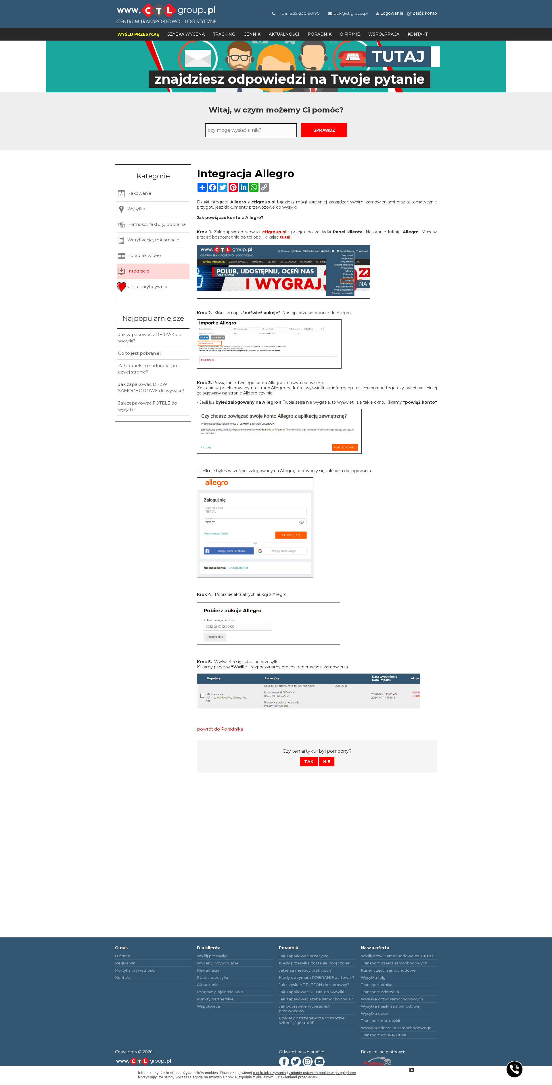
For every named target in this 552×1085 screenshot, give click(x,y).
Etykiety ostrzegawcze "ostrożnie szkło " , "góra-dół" (312, 1020)
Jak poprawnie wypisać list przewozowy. (304, 1008)
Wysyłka (135, 208)
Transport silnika (376, 984)
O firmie (350, 34)
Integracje (138, 271)
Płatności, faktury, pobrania (156, 224)
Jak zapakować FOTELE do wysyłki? (147, 406)
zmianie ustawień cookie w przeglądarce (322, 1073)
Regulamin (125, 963)
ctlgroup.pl (274, 231)
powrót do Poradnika (220, 729)
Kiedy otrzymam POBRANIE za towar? (316, 977)
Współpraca (383, 34)
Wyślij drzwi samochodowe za (397, 956)
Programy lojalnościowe (220, 991)
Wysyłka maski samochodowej (390, 1006)
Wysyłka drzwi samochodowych (392, 999)
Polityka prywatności (135, 970)
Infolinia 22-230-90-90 (298, 13)
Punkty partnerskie (215, 999)
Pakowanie (139, 193)
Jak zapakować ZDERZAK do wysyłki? (149, 338)
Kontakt (418, 34)
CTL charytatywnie (146, 286)
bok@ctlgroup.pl (351, 13)
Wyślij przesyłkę (138, 34)
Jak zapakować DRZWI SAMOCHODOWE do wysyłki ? (151, 387)
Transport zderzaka (380, 991)
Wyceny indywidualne (218, 963)
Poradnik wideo (143, 255)
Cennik (252, 34)
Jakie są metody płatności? (305, 970)
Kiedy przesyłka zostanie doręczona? (315, 963)
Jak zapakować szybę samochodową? (316, 999)
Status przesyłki (212, 977)
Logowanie (391, 13)
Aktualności (284, 34)
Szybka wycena (186, 34)
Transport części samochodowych (394, 963)
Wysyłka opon (374, 1013)
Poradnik (319, 34)
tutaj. (286, 237)
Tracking (224, 34)
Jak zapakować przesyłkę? (305, 956)
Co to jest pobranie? (140, 353)
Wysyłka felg (373, 977)
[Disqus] (317, 850)
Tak (308, 761)
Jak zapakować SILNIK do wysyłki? (312, 991)
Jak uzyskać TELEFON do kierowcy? (314, 984)
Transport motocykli (380, 1020)
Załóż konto (425, 13)
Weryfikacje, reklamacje (152, 240)
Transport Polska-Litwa (383, 1035)
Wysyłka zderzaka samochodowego (396, 1027)
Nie (326, 761)
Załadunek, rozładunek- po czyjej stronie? (147, 369)
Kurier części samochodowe (388, 970)
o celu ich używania (269, 1073)
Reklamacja (208, 970)
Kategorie (153, 176)
